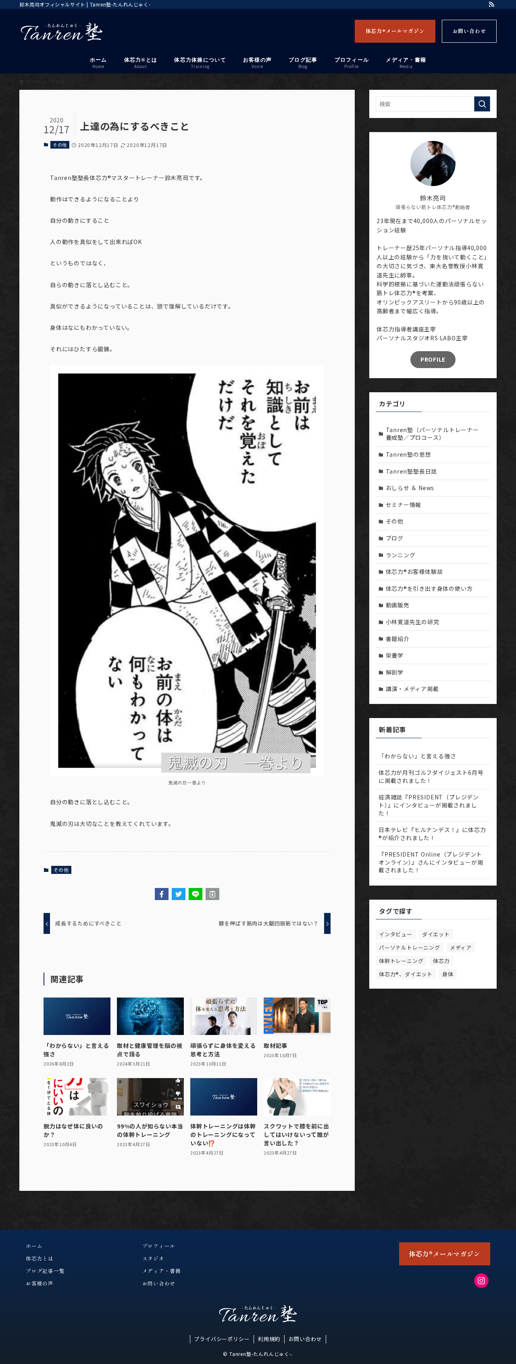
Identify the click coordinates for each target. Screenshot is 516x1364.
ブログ (395, 538)
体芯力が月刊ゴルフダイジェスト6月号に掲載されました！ (431, 776)
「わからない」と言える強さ (417, 756)
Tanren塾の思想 (408, 454)
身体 (448, 974)
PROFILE (432, 359)
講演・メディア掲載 (412, 689)
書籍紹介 (398, 639)
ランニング (401, 555)
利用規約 (269, 1339)
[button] (162, 894)
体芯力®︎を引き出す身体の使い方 (429, 588)
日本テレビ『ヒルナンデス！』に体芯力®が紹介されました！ (432, 834)
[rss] (491, 4)
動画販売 (398, 605)
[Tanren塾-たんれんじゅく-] (61, 32)
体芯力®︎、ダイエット (406, 974)
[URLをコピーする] (212, 894)
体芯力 (441, 961)
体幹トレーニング (401, 961)
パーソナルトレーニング (409, 947)
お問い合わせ (469, 31)
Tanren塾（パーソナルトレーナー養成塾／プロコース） (432, 434)
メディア (461, 947)
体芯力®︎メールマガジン (395, 31)
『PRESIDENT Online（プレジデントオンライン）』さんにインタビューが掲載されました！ (431, 862)
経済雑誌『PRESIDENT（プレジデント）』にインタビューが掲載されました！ (429, 805)
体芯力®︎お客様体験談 (414, 571)
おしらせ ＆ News (410, 488)
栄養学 (395, 655)
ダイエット (436, 934)
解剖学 (395, 672)
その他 (60, 144)
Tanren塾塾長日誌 (411, 471)
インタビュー (395, 934)
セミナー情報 (404, 505)
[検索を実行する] (482, 104)
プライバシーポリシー (222, 1339)
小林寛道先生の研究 (412, 622)
